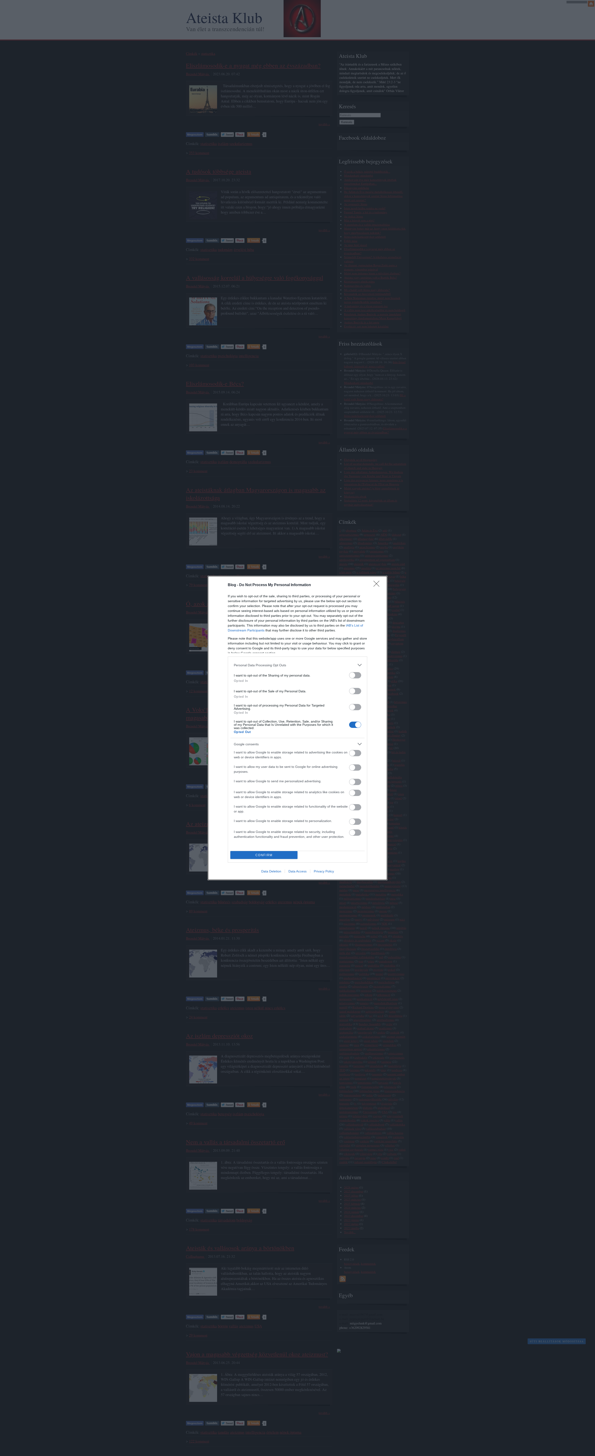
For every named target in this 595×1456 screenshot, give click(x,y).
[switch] (355, 675)
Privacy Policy (324, 871)
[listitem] (297, 665)
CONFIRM (264, 855)
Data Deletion (271, 871)
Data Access (297, 871)
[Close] (378, 585)
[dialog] (297, 728)
